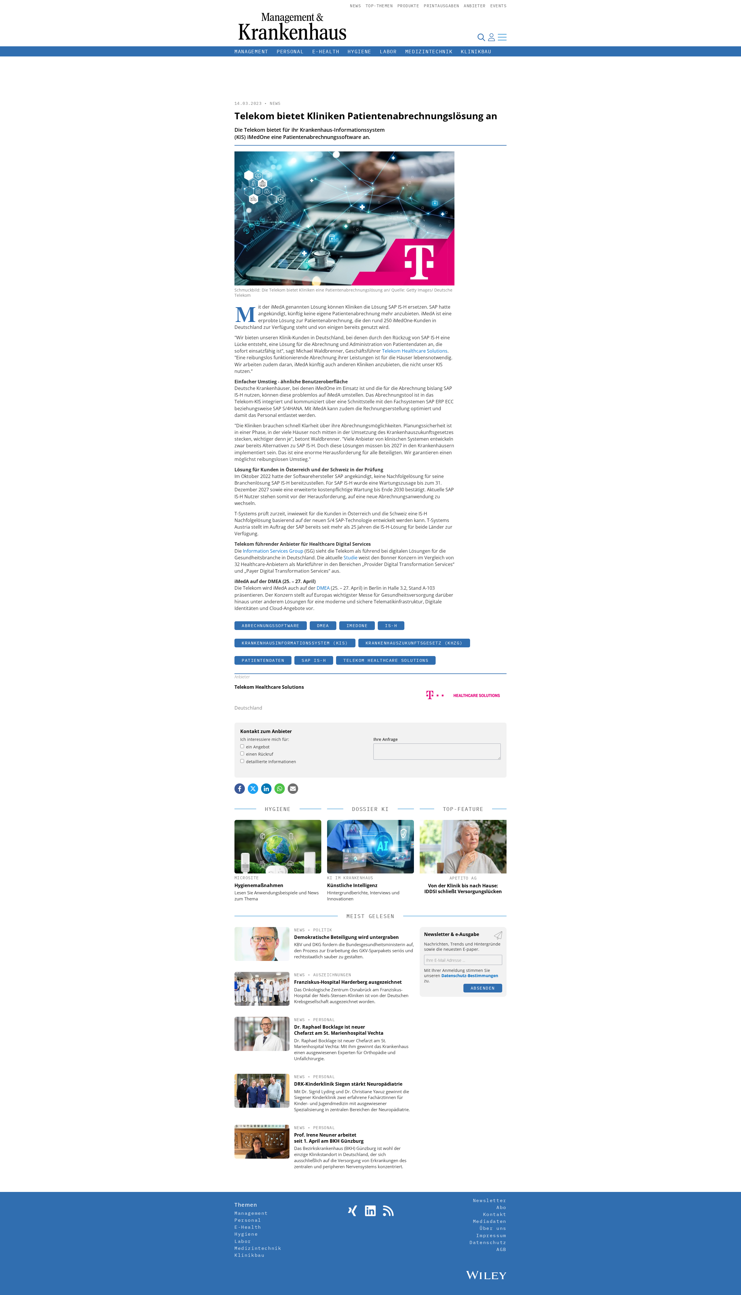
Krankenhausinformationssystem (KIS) (295, 643)
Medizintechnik (429, 51)
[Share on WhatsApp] (279, 788)
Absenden (483, 988)
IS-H (391, 625)
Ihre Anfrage (385, 739)
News (355, 5)
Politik (322, 930)
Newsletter (490, 1200)
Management (251, 51)
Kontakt (495, 1214)
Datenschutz (488, 1242)
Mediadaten (490, 1221)
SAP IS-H (314, 660)
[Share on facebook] (239, 788)
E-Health (326, 51)
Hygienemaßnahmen (258, 885)
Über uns (493, 1228)
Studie (350, 557)
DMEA (323, 588)
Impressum (491, 1235)
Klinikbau (476, 51)
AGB (501, 1249)
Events (498, 5)
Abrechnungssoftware (271, 625)
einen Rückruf (259, 754)
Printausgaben (441, 5)
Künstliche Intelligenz (352, 885)
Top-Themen (379, 5)
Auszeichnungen (332, 974)
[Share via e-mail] (293, 788)
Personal (290, 51)
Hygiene (359, 51)
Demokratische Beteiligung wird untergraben (346, 937)
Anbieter (474, 5)
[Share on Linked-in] (266, 788)
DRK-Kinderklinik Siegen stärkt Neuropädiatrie (348, 1084)
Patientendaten (263, 660)
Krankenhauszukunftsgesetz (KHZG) (414, 643)
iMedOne (357, 625)
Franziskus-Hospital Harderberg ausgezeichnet (348, 982)
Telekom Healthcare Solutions (414, 351)
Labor (388, 51)
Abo (501, 1207)
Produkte (408, 5)
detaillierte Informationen (271, 761)
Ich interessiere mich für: (264, 739)
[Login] (491, 37)
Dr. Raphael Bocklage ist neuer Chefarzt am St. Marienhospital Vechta (339, 1030)
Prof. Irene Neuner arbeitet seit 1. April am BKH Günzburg (329, 1138)
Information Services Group (273, 551)
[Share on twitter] (253, 788)
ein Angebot (257, 747)
